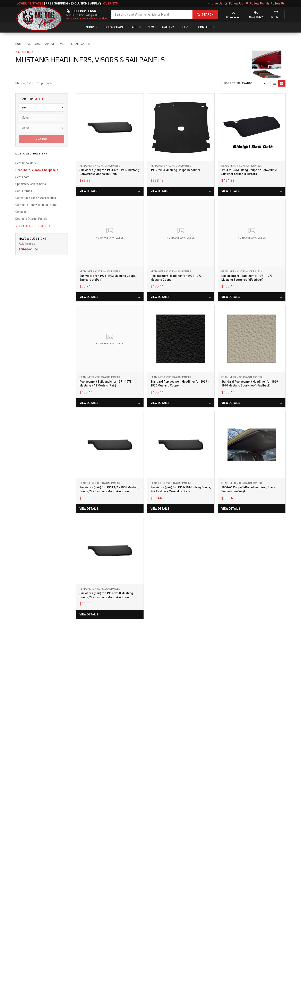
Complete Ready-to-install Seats (36, 204)
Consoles (21, 211)
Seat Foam (22, 177)
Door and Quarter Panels (31, 218)
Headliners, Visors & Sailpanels (36, 170)
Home (19, 44)
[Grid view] (281, 83)
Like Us (217, 3)
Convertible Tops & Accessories (35, 197)
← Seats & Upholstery (33, 226)
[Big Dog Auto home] (39, 14)
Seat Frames (23, 191)
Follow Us (236, 3)
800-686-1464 (84, 11)
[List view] (274, 83)
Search (41, 138)
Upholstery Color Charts (30, 184)
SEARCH (208, 14)
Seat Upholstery (25, 163)
